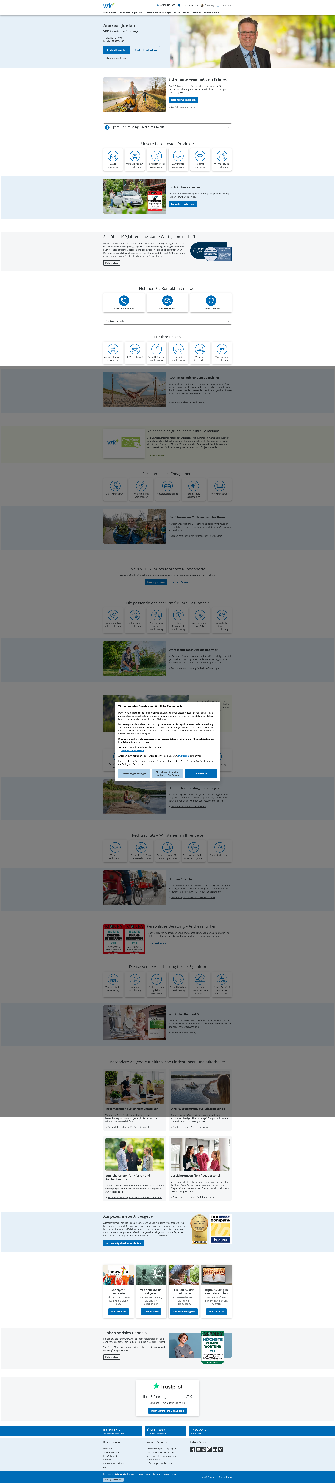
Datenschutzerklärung (133, 750)
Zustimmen (201, 773)
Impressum (183, 755)
